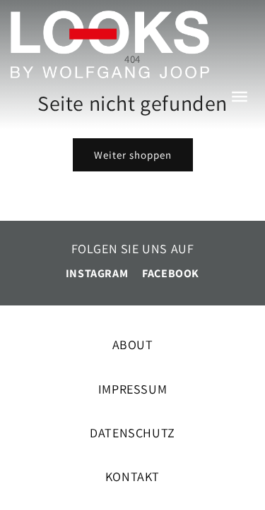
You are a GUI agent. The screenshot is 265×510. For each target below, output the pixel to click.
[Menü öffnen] (244, 102)
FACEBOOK (170, 273)
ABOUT (132, 344)
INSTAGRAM (97, 273)
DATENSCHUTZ (132, 433)
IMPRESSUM (132, 389)
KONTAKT (132, 476)
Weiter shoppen (133, 155)
